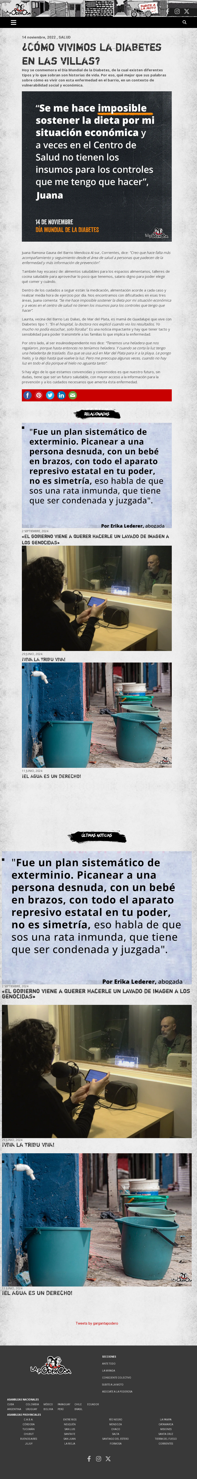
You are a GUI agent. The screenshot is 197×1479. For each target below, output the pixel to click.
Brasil (78, 1409)
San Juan (70, 1439)
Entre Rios (69, 1419)
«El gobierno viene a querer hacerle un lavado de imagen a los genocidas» (96, 994)
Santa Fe (69, 1434)
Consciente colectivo (116, 1377)
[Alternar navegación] (13, 22)
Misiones (166, 1429)
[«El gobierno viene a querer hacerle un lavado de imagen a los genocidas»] (96, 475)
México (48, 1404)
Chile (78, 1404)
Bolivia (48, 1409)
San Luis (70, 1429)
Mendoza (115, 1424)
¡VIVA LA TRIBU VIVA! (43, 659)
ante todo (109, 1363)
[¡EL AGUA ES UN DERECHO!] (96, 715)
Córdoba (29, 1424)
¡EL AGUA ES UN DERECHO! (51, 776)
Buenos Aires (28, 1439)
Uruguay (31, 1409)
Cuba (10, 1404)
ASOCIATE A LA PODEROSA (117, 1391)
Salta (115, 1434)
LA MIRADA (108, 1370)
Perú (61, 1409)
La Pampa (166, 1419)
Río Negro (115, 1419)
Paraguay (64, 1404)
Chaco (115, 1429)
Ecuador (93, 1404)
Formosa (116, 1443)
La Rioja (69, 1443)
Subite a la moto (112, 1384)
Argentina (14, 1409)
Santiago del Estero (115, 1439)
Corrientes (166, 1443)
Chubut (29, 1434)
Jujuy (28, 1443)
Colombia (32, 1404)
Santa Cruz (166, 1434)
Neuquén (70, 1424)
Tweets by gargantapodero (97, 1323)
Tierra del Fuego (166, 1439)
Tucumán (29, 1429)
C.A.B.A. (28, 1419)
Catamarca (166, 1424)
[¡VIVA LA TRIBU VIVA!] (96, 598)
